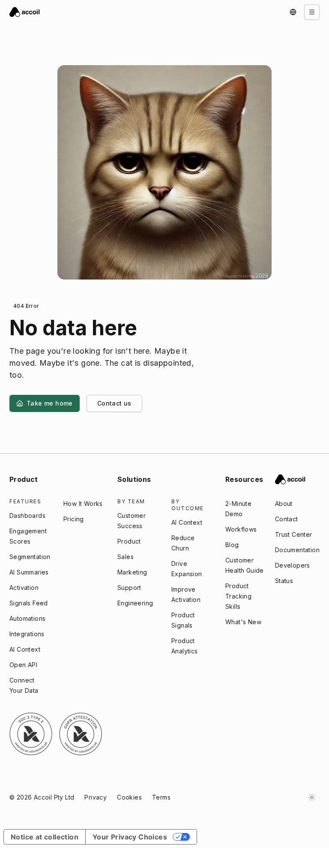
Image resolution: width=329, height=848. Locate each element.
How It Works (83, 503)
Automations (27, 618)
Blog (232, 544)
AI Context (24, 649)
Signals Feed (28, 603)
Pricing (73, 519)
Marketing (132, 572)
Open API (23, 664)
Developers (292, 565)
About (284, 503)
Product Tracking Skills (238, 596)
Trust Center (293, 534)
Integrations (27, 634)
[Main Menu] (312, 12)
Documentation (297, 549)
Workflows (241, 529)
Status (284, 580)
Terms (161, 797)
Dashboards (27, 515)
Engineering (135, 603)
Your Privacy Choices (130, 837)
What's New (243, 621)
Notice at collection (44, 837)
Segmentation (30, 556)
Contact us (114, 403)
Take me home (50, 403)
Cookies (129, 797)
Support (129, 587)
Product (129, 541)
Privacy (95, 797)
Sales (125, 556)
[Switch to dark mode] (312, 797)
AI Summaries (29, 572)
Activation (24, 587)
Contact (286, 519)
